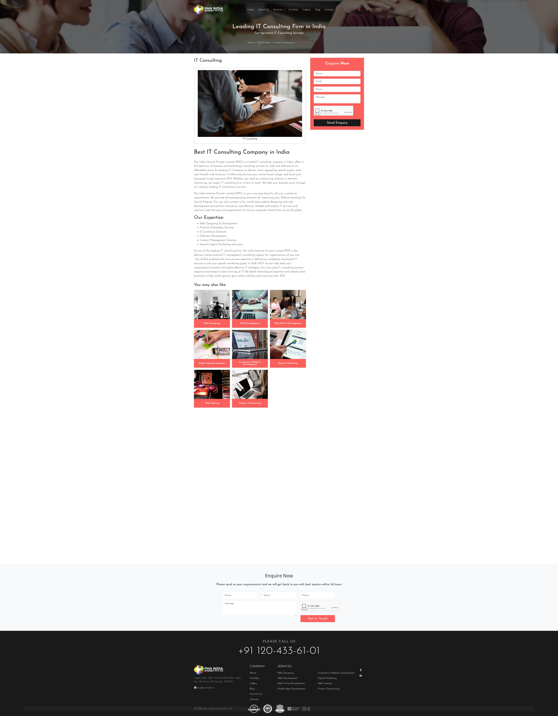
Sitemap (254, 699)
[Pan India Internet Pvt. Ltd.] (219, 670)
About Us (263, 9)
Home (250, 9)
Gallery (307, 9)
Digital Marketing (327, 678)
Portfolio (293, 9)
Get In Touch (318, 618)
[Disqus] (250, 446)
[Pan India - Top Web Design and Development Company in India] (208, 10)
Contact (329, 9)
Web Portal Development (291, 683)
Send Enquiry (337, 123)
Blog (317, 9)
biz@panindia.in (205, 688)
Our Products (264, 43)
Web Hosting (325, 683)
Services (277, 9)
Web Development (288, 678)
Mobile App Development (291, 689)
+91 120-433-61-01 (279, 651)
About (253, 673)
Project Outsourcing (284, 43)
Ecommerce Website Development (336, 673)
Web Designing (286, 673)
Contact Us (256, 694)
